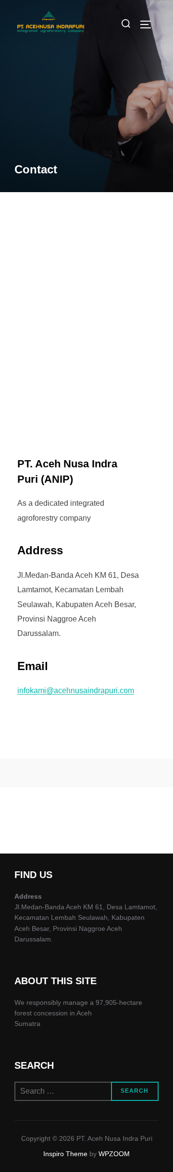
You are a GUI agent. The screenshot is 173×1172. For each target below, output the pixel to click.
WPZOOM (114, 1154)
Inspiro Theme (65, 1154)
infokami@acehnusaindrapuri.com (75, 690)
